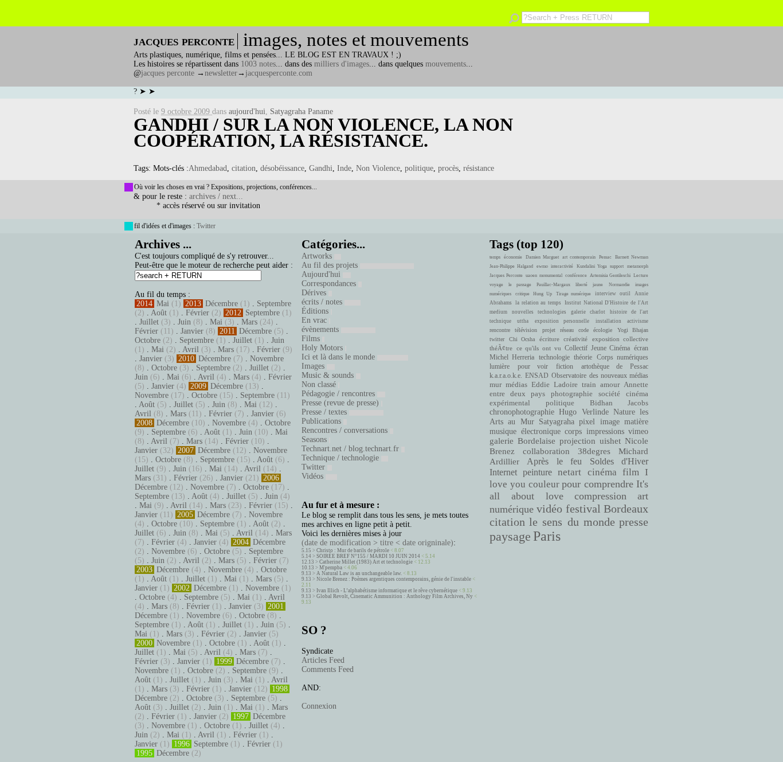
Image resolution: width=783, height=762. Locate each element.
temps (495, 257)
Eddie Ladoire (554, 385)
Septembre (274, 303)
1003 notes (258, 64)
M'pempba (330, 567)
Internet (503, 472)
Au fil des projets (331, 265)
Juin (184, 322)
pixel (587, 421)
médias (516, 385)
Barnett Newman (631, 257)
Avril (190, 349)
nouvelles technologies (539, 312)
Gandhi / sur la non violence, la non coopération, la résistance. (323, 132)
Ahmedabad (208, 168)
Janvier (192, 331)
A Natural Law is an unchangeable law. (359, 573)
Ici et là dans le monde (339, 357)
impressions (605, 431)
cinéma (602, 472)
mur (496, 385)
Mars (249, 322)
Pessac (605, 257)
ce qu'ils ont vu (538, 348)
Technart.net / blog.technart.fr (351, 448)
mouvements (445, 64)
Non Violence (378, 168)
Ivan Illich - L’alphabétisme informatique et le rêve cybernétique (386, 590)
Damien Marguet (542, 257)
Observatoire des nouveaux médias (599, 376)
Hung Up (542, 293)
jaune (598, 284)
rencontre (500, 330)
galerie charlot (588, 312)
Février (197, 312)
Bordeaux (626, 508)
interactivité (562, 266)
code (583, 330)
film (631, 472)
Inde (344, 168)
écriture (549, 338)
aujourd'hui (247, 111)
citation (244, 168)
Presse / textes (325, 412)
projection (577, 441)
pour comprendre (597, 484)
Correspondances (330, 283)
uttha (522, 321)
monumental (550, 275)
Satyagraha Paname (301, 111)
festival (583, 509)
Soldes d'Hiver (619, 461)
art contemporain (579, 257)
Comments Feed (328, 669)
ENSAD (537, 376)
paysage (510, 537)
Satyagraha (556, 421)
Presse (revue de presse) (341, 402)
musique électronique (525, 431)
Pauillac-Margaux (553, 284)
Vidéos (314, 476)
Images (314, 366)
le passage (519, 284)
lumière (500, 366)
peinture (537, 472)
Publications (322, 421)
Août (159, 312)
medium (498, 312)
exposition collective (620, 338)
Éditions (316, 311)
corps (573, 431)
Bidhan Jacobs (619, 402)
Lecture (640, 275)
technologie (554, 357)
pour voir (533, 366)
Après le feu (554, 461)
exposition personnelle (562, 321)
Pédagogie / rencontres (339, 393)
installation (608, 321)
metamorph (637, 266)
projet (548, 330)
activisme (637, 321)
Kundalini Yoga (592, 266)
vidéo (549, 509)
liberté (581, 284)
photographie (572, 394)
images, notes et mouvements (356, 39)
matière (636, 421)
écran (641, 348)
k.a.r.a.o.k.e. (506, 376)
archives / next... (216, 196)
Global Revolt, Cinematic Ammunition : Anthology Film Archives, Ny (394, 596)
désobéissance (282, 168)
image (610, 421)
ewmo (542, 266)
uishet (610, 441)
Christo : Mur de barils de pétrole (352, 550)
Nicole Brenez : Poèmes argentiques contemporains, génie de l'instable (393, 579)
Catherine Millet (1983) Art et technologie (366, 562)
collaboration (546, 451)
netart (569, 472)
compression (600, 496)
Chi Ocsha (522, 339)
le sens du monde (572, 521)
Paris (547, 536)
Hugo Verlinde (583, 412)
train (589, 385)
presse (633, 521)
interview (605, 293)
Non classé (320, 384)
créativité (575, 338)
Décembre (221, 303)
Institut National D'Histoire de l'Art (606, 303)
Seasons (315, 439)
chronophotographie (522, 412)
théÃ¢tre (501, 348)
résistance (478, 168)
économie (513, 257)
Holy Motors (323, 347)
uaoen (531, 275)
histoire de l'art (629, 312)
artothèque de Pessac (614, 366)
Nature (624, 412)
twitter (497, 339)
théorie (583, 357)
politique (419, 168)
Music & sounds (329, 375)
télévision (526, 330)
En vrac (315, 320)
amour (610, 385)
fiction (564, 366)
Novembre (267, 358)
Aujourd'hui (322, 274)
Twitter (206, 226)
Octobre (147, 340)
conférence (576, 275)
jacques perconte (167, 73)
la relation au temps (538, 303)
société (609, 394)
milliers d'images (341, 64)
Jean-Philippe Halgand (511, 266)
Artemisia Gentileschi (610, 275)
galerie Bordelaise (522, 441)
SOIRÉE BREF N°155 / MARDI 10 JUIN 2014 (368, 556)
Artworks (318, 256)
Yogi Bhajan (632, 330)
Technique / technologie (341, 458)
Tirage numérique (574, 293)
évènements (321, 329)
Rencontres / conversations (346, 430)
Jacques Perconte (506, 275)
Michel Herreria (512, 357)
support (617, 266)
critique (522, 293)
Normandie (619, 284)
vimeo (638, 431)
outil (625, 293)
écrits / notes (323, 302)
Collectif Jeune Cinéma (597, 348)
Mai (162, 303)
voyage (496, 284)
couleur (543, 484)
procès (448, 168)
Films (312, 338)
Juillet (149, 322)
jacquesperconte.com (278, 73)
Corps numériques (622, 357)
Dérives (315, 292)
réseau (567, 330)
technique (500, 321)
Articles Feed (323, 660)
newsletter (221, 73)
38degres (594, 451)
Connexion (319, 706)
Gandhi (320, 168)
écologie (602, 330)
